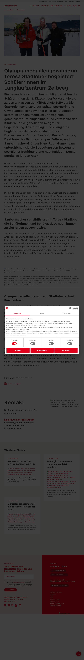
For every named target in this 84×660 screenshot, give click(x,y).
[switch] (32, 343)
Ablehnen (18, 350)
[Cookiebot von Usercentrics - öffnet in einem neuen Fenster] (70, 308)
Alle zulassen (66, 350)
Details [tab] (42, 313)
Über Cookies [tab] (67, 313)
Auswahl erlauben (42, 350)
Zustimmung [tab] (17, 313)
